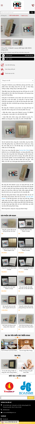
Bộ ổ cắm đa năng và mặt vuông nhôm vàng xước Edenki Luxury (9, 327)
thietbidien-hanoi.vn (27, 422)
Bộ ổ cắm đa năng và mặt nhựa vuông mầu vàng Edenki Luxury (26, 327)
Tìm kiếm (32, 12)
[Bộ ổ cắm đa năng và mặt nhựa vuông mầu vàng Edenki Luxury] (26, 319)
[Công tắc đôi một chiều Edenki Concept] (26, 262)
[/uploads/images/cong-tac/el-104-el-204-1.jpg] (17, 28)
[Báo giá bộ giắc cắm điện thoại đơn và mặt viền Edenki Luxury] (26, 281)
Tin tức (17, 355)
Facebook (5, 419)
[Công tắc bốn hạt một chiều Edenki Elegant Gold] (9, 243)
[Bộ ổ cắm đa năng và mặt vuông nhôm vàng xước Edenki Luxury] (9, 319)
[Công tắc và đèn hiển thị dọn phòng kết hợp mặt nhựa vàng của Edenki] (9, 223)
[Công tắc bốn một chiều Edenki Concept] (26, 243)
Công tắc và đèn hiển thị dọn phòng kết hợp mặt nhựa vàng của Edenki (9, 231)
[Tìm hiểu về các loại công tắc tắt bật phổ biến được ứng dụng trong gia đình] (26, 364)
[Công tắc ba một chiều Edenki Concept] (9, 262)
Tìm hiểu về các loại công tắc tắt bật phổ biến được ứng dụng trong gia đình (26, 372)
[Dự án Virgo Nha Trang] (9, 344)
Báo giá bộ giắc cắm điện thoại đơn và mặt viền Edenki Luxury (26, 288)
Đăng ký (31, 397)
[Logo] (17, 5)
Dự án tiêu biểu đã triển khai (17, 335)
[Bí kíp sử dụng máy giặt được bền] (9, 364)
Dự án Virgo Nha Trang (9, 350)
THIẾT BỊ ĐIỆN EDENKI (14, 15)
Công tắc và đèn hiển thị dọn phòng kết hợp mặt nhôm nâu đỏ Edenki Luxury (26, 308)
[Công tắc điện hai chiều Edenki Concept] (26, 223)
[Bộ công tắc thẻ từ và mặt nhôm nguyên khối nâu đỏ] (9, 300)
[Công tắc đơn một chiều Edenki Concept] (9, 281)
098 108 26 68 (6, 409)
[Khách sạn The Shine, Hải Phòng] (26, 344)
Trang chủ (4, 15)
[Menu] (2, 5)
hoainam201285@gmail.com (9, 412)
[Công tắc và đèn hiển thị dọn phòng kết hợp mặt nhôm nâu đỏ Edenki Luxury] (26, 300)
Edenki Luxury (24, 15)
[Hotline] (33, 5)
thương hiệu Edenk (24, 150)
